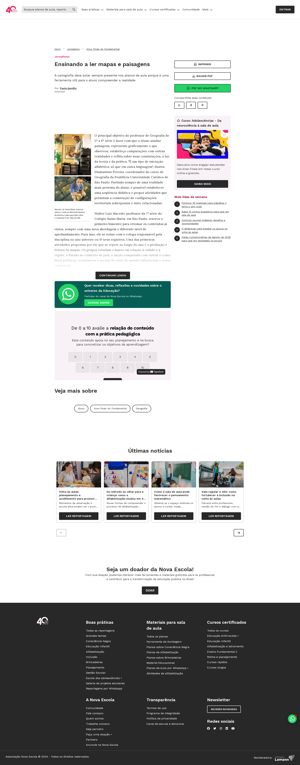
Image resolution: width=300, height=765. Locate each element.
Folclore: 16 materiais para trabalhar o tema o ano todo (202, 205)
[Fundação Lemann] (284, 758)
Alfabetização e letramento (225, 646)
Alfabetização (95, 651)
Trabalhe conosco (98, 723)
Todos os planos (157, 636)
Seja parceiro (94, 729)
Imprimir (204, 64)
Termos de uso (156, 708)
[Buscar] (73, 9)
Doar (150, 590)
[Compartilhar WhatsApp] (179, 105)
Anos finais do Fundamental (110, 408)
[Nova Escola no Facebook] (208, 728)
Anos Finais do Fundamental (103, 49)
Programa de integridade (163, 713)
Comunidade (191, 9)
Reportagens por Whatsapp (104, 688)
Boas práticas (90, 9)
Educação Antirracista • (223, 635)
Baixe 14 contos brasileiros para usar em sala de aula (202, 213)
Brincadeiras (94, 662)
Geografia (141, 408)
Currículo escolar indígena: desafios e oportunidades (200, 222)
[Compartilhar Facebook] (191, 105)
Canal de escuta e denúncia (165, 723)
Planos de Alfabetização (162, 652)
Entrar (285, 9)
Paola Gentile (68, 88)
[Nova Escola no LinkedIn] (227, 728)
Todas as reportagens (100, 630)
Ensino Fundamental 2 (222, 651)
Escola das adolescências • (104, 678)
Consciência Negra (98, 641)
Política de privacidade (162, 718)
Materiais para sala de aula (124, 9)
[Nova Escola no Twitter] (214, 728)
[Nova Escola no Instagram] (221, 728)
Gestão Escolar (96, 672)
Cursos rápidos (217, 662)
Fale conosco (94, 713)
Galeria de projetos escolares (105, 683)
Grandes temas (96, 635)
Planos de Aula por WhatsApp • (167, 668)
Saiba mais (202, 183)
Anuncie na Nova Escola (102, 744)
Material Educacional (161, 662)
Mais (205, 9)
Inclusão (91, 657)
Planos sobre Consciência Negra (168, 647)
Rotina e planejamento (222, 657)
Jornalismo (73, 49)
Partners (91, 739)
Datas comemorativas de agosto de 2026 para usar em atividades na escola (203, 239)
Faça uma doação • (99, 734)
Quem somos (95, 718)
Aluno (81, 408)
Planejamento (95, 667)
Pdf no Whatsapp (204, 88)
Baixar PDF (205, 76)
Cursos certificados (163, 9)
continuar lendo (112, 275)
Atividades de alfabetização (165, 673)
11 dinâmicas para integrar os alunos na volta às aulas (201, 230)
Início (58, 49)
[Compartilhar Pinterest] (202, 105)
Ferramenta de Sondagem (164, 641)
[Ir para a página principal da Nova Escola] (12, 10)
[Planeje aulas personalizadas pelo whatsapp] (292, 718)
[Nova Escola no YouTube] (233, 728)
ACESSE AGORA (99, 302)
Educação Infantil (98, 646)
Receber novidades (224, 709)
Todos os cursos (218, 630)
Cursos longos (216, 667)
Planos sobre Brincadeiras (164, 657)
